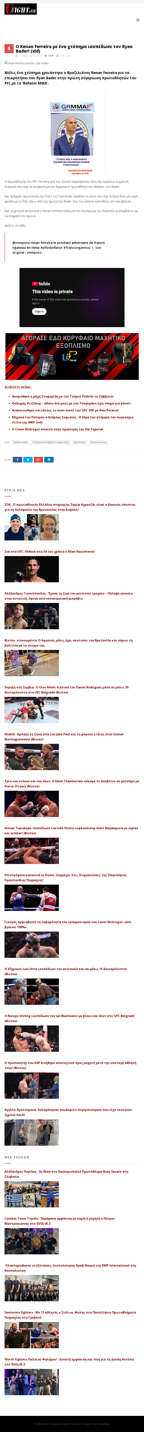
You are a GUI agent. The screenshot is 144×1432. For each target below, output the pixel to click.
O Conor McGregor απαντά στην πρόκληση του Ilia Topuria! (57, 429)
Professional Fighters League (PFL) (51, 442)
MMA (50, 55)
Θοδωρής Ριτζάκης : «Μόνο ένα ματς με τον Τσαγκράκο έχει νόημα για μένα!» (71, 403)
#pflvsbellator (51, 247)
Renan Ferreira (98, 442)
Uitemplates (103, 1424)
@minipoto (21, 242)
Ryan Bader (80, 442)
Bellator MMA (21, 442)
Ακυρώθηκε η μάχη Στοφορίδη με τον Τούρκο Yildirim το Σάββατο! (63, 396)
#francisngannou (76, 247)
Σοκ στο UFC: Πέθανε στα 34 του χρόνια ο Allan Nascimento (49, 551)
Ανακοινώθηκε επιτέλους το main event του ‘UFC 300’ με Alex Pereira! (65, 410)
